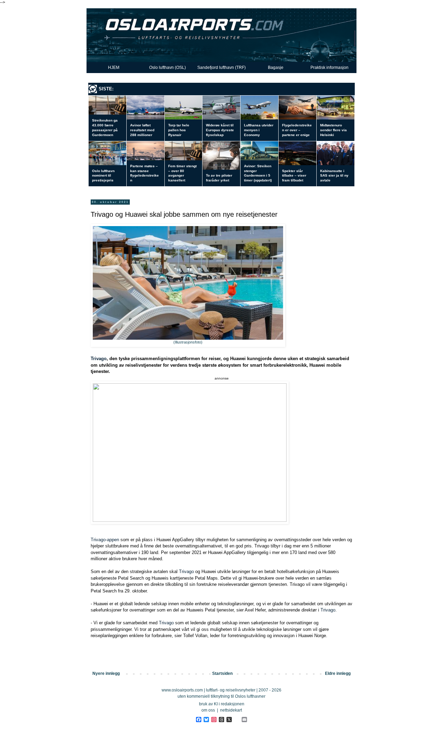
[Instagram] (213, 719)
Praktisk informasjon (329, 67)
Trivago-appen (105, 539)
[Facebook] (198, 719)
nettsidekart (231, 710)
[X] (229, 719)
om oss (208, 710)
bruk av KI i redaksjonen (221, 704)
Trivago (99, 358)
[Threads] (221, 719)
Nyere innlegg (106, 673)
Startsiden (222, 673)
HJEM (113, 67)
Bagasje (275, 67)
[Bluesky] (206, 719)
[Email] (244, 719)
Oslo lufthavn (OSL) (167, 67)
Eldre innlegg (338, 673)
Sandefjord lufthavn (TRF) (221, 67)
